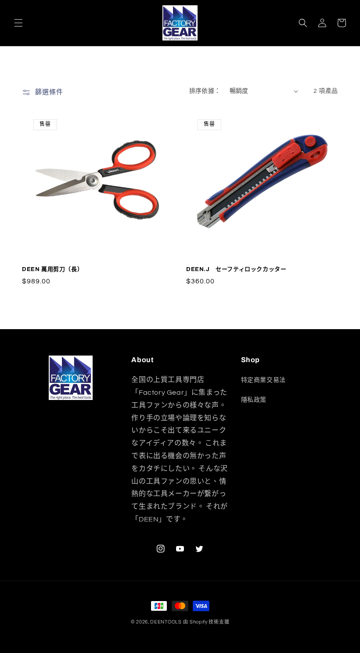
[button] (18, 23)
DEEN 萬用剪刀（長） (52, 269)
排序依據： (205, 91)
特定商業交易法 (263, 380)
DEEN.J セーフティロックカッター (236, 269)
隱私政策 (253, 400)
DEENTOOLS (165, 622)
